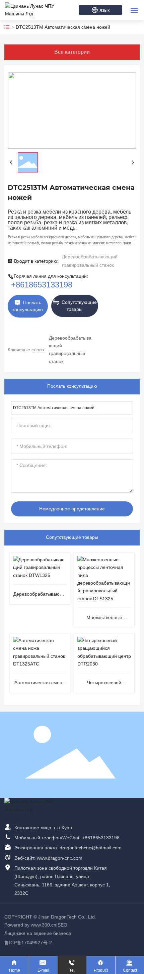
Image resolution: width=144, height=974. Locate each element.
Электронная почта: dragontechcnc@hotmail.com (68, 847)
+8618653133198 (41, 284)
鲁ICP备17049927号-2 (28, 942)
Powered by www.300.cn (30, 925)
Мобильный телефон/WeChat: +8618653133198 (67, 837)
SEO (62, 925)
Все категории (72, 52)
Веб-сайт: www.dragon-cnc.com (48, 858)
